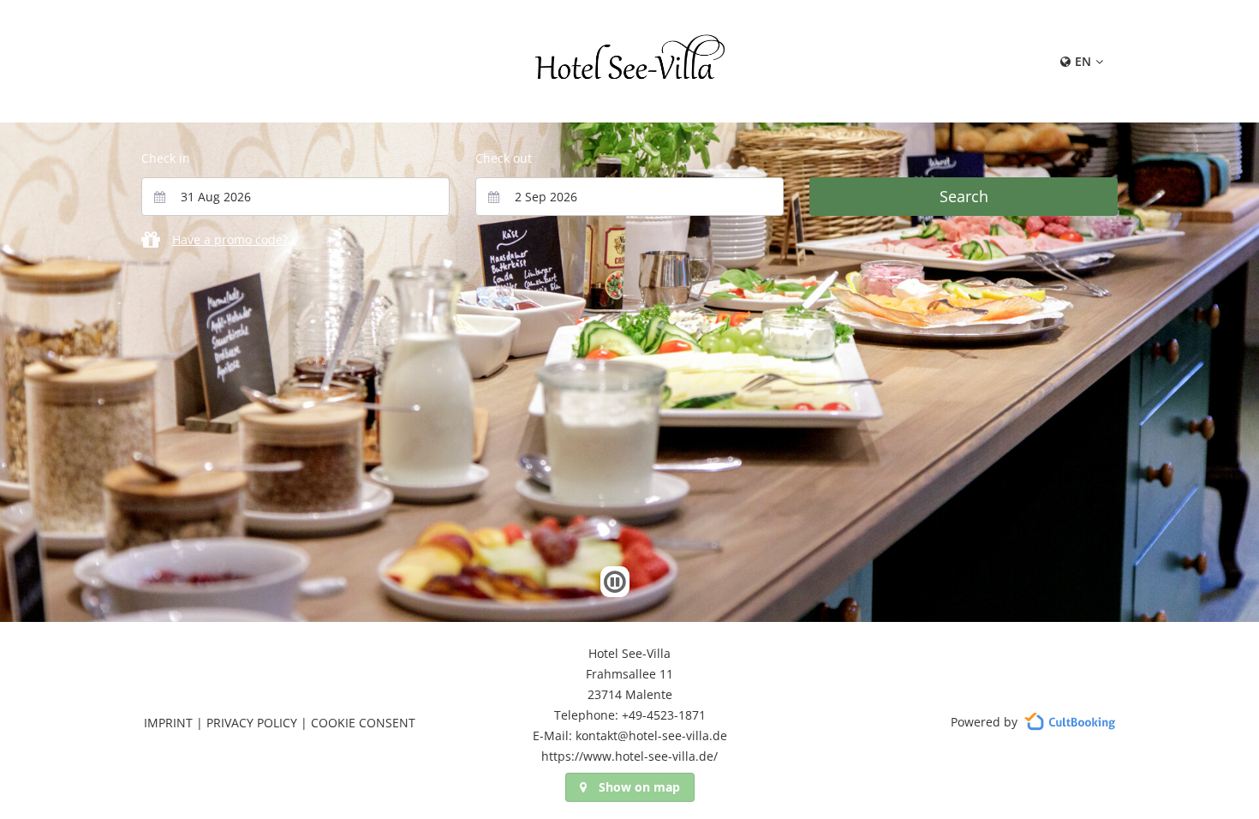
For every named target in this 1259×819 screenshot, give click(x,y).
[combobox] (295, 196)
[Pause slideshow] (615, 581)
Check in (165, 158)
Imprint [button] (168, 722)
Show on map (639, 787)
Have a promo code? (230, 239)
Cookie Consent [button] (363, 722)
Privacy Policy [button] (251, 722)
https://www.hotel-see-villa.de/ (629, 756)
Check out (503, 158)
